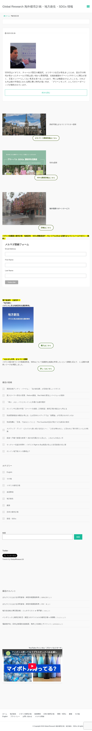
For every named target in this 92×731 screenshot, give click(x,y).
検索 (4, 533)
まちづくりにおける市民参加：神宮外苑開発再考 (20, 597)
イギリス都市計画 (13, 485)
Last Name (9, 270)
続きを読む (46, 93)
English (9, 472)
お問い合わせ (27, 716)
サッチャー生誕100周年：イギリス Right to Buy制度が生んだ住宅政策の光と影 (36, 445)
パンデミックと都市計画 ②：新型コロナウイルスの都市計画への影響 (28, 617)
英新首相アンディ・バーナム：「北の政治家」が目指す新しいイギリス (33, 389)
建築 (8, 505)
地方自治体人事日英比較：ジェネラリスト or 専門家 (22, 611)
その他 (9, 479)
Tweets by (6, 559)
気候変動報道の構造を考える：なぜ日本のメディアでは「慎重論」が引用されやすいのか (40, 415)
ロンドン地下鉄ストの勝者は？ (18, 451)
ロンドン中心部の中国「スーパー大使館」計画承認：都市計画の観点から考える (37, 409)
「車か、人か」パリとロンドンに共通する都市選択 (26, 402)
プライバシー (15, 716)
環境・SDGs (11, 519)
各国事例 (10, 492)
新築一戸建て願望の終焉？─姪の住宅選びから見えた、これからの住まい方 (35, 438)
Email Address (10, 249)
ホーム (4, 714)
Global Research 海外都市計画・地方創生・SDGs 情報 (37, 6)
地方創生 (10, 499)
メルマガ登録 (39, 716)
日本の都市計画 (12, 512)
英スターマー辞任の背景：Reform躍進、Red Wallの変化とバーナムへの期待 (35, 395)
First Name (9, 260)
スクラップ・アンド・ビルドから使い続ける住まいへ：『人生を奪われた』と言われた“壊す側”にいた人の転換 (47, 430)
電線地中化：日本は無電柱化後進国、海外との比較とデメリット (26, 624)
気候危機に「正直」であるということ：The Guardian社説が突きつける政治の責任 (38, 422)
